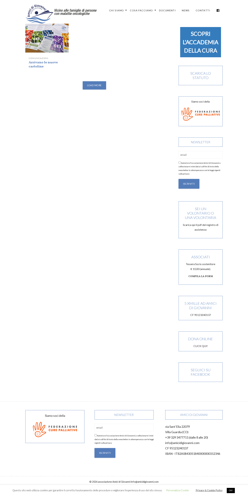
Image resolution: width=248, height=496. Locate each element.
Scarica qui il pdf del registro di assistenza (200, 218)
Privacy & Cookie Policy (209, 490)
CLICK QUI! (200, 342)
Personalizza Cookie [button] (177, 490)
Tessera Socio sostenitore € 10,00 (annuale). (200, 266)
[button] (200, 42)
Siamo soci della (200, 101)
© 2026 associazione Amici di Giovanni (109, 481)
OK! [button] (231, 490)
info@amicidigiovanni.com (182, 443)
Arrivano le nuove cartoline (43, 64)
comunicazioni (38, 58)
